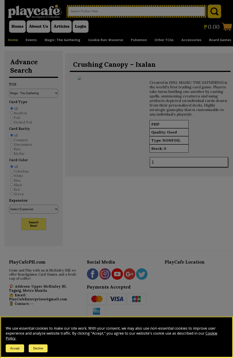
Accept (15, 348)
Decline (38, 348)
